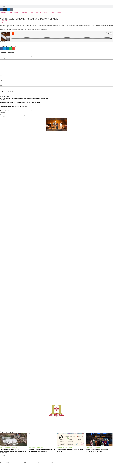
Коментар (2, 58)
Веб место (2, 85)
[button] (1, 48)
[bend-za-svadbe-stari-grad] (56, 124)
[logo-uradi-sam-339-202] (56, 370)
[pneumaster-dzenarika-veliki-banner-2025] (56, 425)
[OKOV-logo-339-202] (56, 164)
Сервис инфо (24, 12)
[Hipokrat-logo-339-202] (56, 410)
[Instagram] (5, 9)
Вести (10, 12)
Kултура (16, 12)
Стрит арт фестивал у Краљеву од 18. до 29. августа (13, 106)
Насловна (3, 12)
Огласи (31, 12)
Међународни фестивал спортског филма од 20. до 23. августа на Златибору (20, 102)
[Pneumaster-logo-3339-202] (56, 302)
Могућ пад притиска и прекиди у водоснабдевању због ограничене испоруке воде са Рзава (24, 98)
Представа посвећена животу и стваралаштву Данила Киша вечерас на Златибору (21, 114)
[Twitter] (8, 9)
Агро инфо (38, 12)
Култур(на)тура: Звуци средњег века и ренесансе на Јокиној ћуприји (18, 110)
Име (1, 75)
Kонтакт (59, 12)
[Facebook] (1, 9)
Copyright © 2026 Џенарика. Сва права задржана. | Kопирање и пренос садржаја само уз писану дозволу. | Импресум (28, 462)
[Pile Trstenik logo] (56, 233)
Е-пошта (2, 80)
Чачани (45, 12)
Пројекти (52, 12)
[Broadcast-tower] (11, 9)
